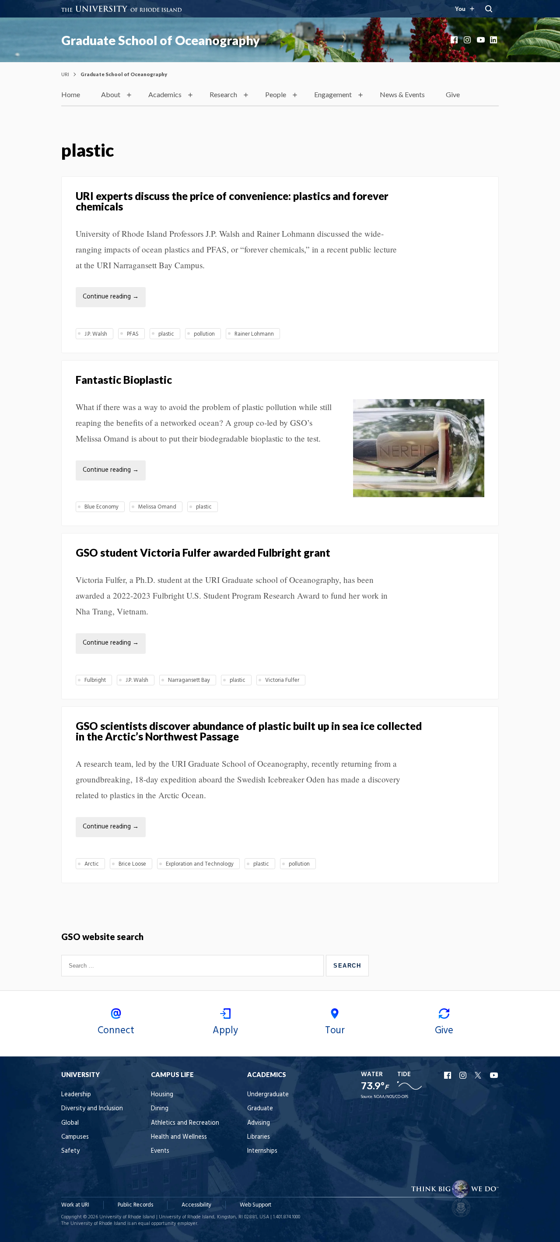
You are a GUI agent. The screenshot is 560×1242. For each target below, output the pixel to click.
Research (223, 94)
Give (453, 94)
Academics (165, 94)
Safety (70, 1151)
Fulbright (95, 680)
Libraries (258, 1137)
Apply (225, 1031)
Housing (162, 1095)
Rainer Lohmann (254, 334)
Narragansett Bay (189, 680)
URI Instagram (463, 1075)
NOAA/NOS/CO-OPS (391, 1097)
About (110, 94)
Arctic (91, 864)
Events (160, 1151)
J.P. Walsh (95, 334)
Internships (262, 1151)
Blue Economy (101, 507)
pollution (204, 334)
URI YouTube (494, 1075)
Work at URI (75, 1205)
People (275, 94)
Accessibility (196, 1205)
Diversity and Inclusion (92, 1109)
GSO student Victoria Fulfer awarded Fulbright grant (203, 552)
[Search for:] (193, 965)
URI (65, 74)
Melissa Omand (157, 507)
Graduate (260, 1109)
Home (70, 94)
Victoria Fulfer (282, 680)
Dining (159, 1109)
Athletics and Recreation (185, 1123)
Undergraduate (268, 1095)
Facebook (455, 39)
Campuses (75, 1137)
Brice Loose (132, 864)
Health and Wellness (179, 1137)
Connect (116, 1031)
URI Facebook (448, 1075)
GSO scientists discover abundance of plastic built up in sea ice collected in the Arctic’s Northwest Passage (249, 731)
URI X (479, 1075)
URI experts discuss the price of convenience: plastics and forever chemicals (232, 201)
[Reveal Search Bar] (489, 9)
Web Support (255, 1205)
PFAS (133, 334)
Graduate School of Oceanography (160, 40)
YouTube (481, 39)
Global (70, 1123)
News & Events (402, 94)
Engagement (333, 94)
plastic (166, 334)
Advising (258, 1123)
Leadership (76, 1095)
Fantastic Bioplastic (124, 379)
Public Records (135, 1205)
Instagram (468, 39)
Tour (335, 1031)
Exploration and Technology (200, 864)
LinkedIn (494, 39)
